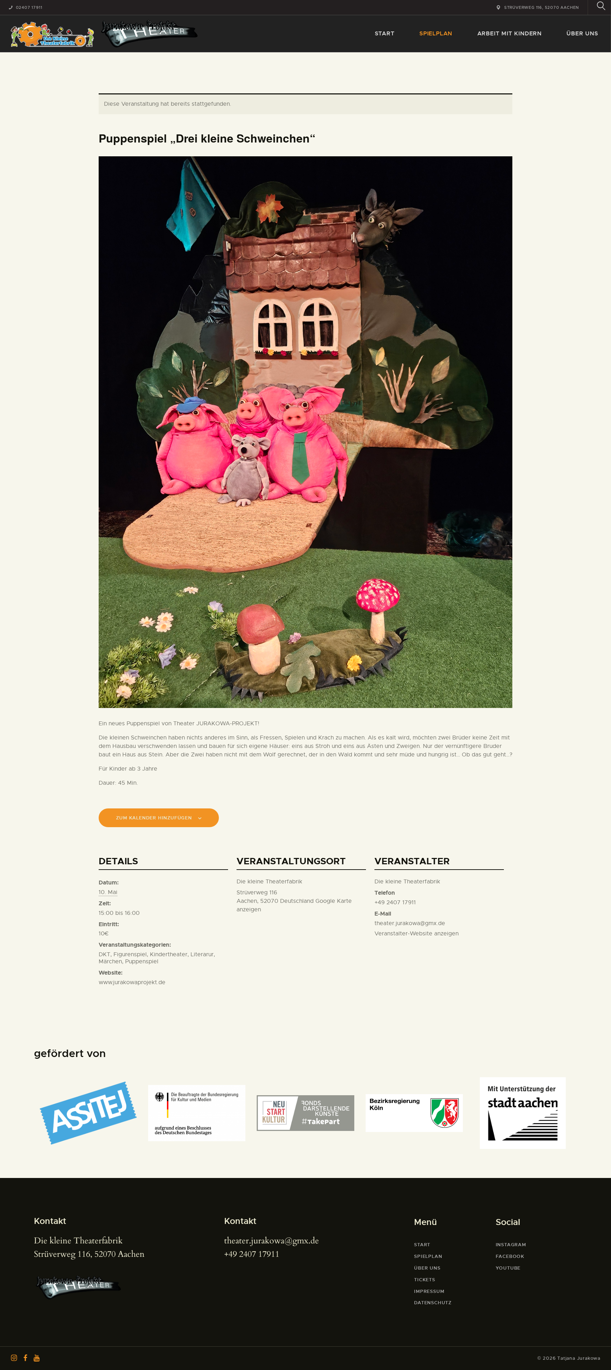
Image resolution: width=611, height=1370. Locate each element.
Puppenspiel (141, 961)
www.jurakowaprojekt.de (132, 982)
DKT (104, 954)
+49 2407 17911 (251, 1254)
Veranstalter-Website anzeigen (416, 933)
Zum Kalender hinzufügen (154, 818)
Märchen (110, 961)
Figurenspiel (130, 954)
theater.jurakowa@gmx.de (271, 1241)
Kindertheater (168, 954)
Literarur (202, 954)
